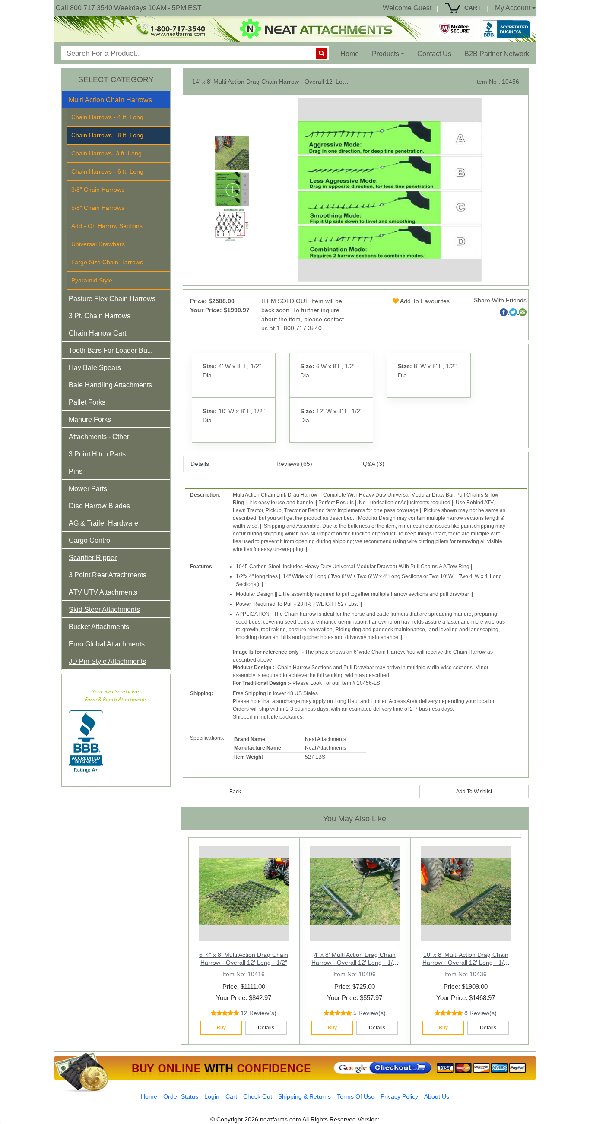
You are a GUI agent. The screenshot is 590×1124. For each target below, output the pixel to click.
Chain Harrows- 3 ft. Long (106, 153)
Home (352, 53)
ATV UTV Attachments (103, 592)
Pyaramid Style (91, 280)
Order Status (180, 1096)
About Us (436, 1096)
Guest (422, 8)
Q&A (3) (373, 463)
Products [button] (385, 53)
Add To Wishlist (474, 791)
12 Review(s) (258, 1013)
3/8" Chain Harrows (97, 189)
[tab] (116, 99)
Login (211, 1096)
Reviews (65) (294, 463)
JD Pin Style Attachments (107, 661)
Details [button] (266, 1028)
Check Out (257, 1096)
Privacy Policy (399, 1096)
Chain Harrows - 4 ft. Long (107, 117)
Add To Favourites (424, 301)
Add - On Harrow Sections (107, 225)
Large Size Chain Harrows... (109, 262)
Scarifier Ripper (93, 557)
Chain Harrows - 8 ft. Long (107, 135)
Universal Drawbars (98, 244)
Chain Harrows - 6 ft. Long (107, 171)
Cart (231, 1096)
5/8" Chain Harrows (97, 207)
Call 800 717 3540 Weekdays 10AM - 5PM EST (129, 8)
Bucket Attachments (99, 626)
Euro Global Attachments (107, 644)
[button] (116, 101)
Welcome (397, 8)
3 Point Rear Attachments (107, 575)
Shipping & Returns (304, 1096)
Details (199, 463)
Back (235, 791)
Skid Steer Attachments (104, 609)
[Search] (321, 53)
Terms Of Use (355, 1096)
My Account (512, 8)
